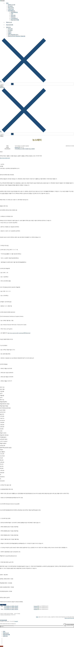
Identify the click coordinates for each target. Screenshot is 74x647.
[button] (16, 147)
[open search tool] (23, 82)
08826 (37, 616)
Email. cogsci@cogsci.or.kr (69, 618)
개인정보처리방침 (3, 620)
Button (1, 646)
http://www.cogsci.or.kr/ (5, 158)
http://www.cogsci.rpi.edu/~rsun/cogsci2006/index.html (19, 333)
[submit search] (12, 84)
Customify (16, 621)
